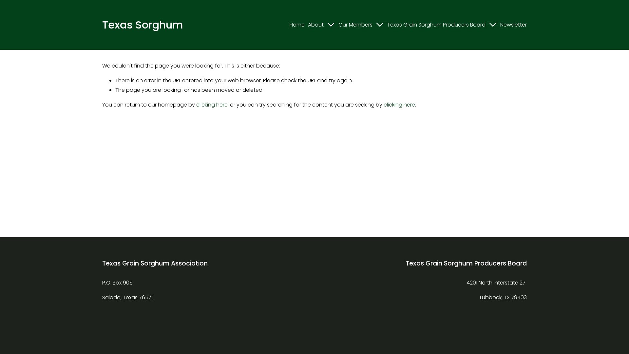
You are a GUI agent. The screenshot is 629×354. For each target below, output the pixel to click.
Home (297, 25)
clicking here (212, 104)
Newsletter (513, 25)
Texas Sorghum (142, 24)
